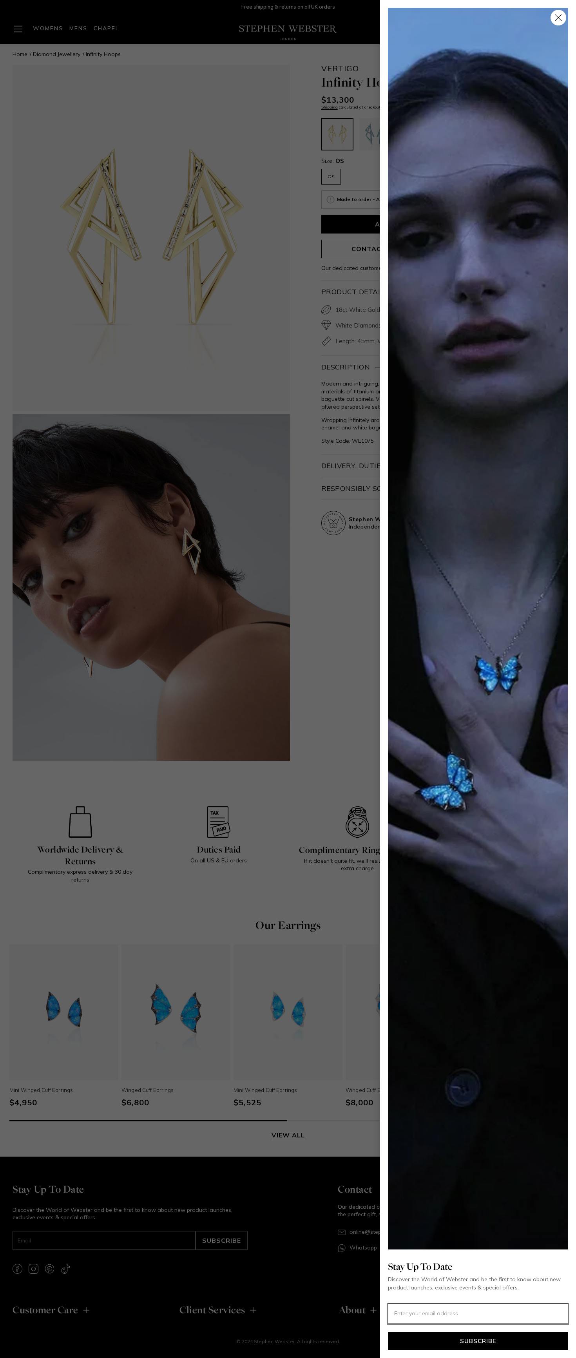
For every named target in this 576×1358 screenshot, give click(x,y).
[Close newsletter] (558, 17)
